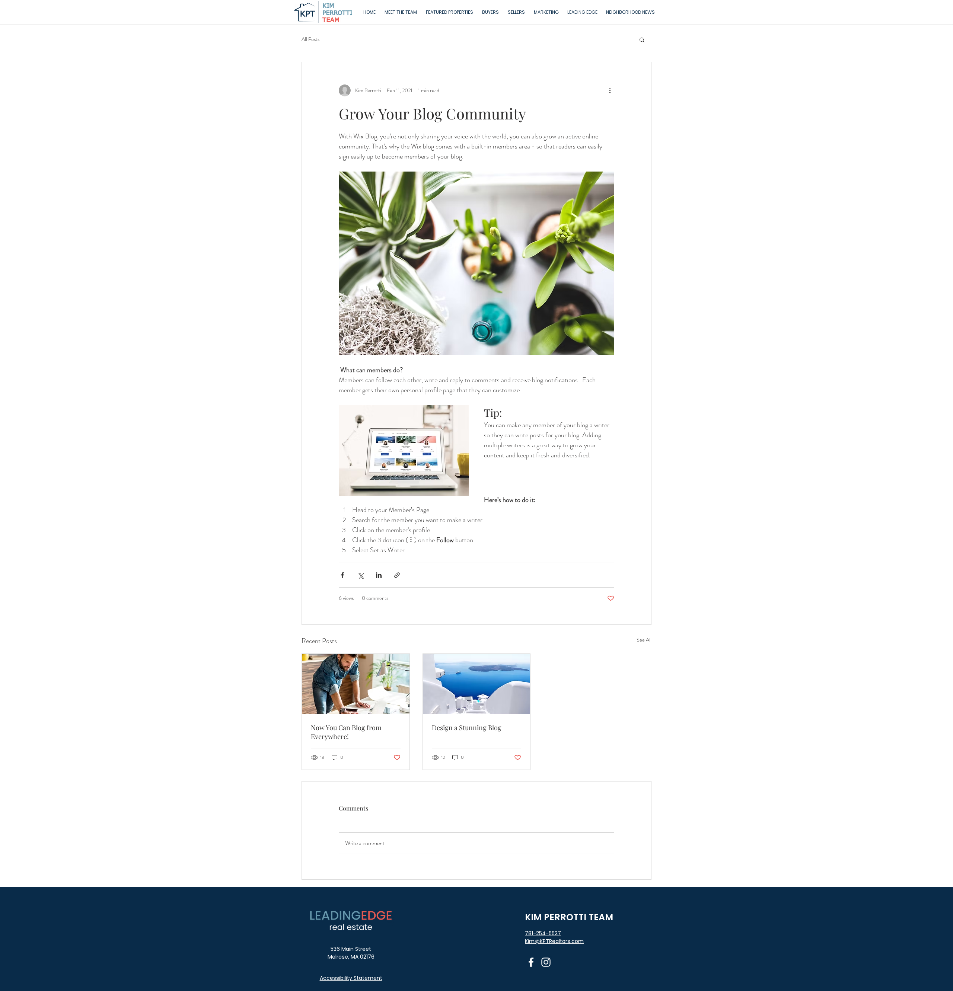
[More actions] (609, 90)
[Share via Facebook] (342, 575)
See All (644, 639)
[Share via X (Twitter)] (360, 575)
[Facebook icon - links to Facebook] (531, 962)
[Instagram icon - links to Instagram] (546, 962)
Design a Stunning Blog (466, 727)
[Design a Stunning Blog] (476, 684)
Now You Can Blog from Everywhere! (346, 732)
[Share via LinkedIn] (378, 575)
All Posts (310, 39)
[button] (449, 12)
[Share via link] (397, 575)
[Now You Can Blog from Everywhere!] (355, 684)
